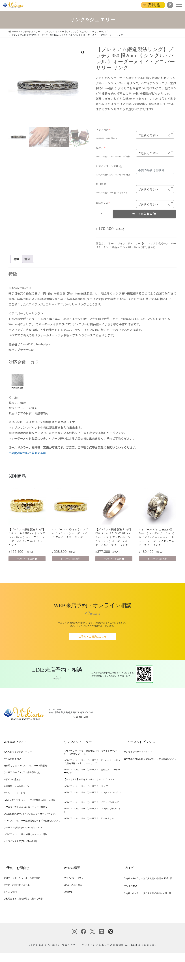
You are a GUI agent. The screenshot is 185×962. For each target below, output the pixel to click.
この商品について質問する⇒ (27, 453)
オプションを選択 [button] (25, 558)
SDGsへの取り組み (73, 885)
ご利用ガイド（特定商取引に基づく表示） (24, 898)
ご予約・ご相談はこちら (92, 636)
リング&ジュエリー (78, 742)
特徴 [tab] (16, 259)
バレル (136, 247)
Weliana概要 (72, 868)
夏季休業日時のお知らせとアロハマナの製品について (150, 758)
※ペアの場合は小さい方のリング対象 (113, 156)
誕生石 (101, 148)
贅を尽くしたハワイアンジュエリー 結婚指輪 (26, 765)
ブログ (129, 868)
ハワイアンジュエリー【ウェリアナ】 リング (86, 786)
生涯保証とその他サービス (17, 786)
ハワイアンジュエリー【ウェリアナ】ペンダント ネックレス (92, 794)
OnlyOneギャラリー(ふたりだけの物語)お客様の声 (148, 878)
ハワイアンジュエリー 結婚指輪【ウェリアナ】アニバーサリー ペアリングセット (92, 752)
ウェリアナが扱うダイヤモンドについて (23, 827)
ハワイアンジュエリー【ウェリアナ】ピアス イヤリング (91, 802)
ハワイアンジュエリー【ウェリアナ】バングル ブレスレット (92, 810)
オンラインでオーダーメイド (138, 752)
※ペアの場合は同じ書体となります (112, 192)
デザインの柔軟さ (12, 779)
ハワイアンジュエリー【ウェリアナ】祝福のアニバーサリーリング (92, 771)
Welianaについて (15, 742)
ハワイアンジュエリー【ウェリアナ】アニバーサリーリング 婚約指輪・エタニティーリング (92, 762)
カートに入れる (142, 214)
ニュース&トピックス (139, 742)
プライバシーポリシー (74, 878)
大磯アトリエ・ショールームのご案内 (22, 878)
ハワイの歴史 (130, 886)
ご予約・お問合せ (16, 868)
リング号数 (103, 130)
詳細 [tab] (27, 259)
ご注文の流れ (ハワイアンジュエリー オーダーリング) (30, 813)
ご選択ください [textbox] (154, 135)
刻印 (143, 247)
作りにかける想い (12, 758)
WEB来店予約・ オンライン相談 (154, 5)
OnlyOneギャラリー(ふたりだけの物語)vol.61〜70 (147, 893)
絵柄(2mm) (103, 203)
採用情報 (68, 891)
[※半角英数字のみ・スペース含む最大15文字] (120, 166)
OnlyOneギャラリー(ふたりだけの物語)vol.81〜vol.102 (29, 800)
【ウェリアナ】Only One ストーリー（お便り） (27, 807)
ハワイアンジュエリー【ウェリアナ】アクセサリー (89, 818)
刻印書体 (101, 184)
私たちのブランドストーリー (18, 752)
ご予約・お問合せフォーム (17, 885)
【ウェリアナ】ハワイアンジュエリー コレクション (89, 779)
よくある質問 (10, 891)
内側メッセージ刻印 (107, 166)
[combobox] (155, 135)
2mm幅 (127, 247)
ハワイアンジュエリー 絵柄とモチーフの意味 (26, 834)
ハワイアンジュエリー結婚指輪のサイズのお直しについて (32, 820)
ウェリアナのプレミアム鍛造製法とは (22, 772)
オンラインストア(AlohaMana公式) (20, 841)
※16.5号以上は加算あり (106, 138)
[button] (83, 52)
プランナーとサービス (14, 793)
